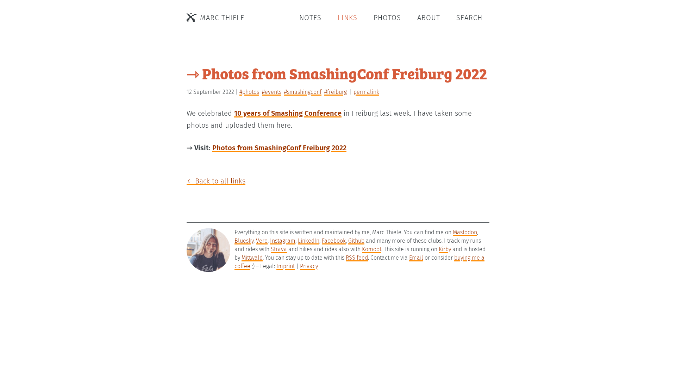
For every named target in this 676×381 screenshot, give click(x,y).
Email (416, 257)
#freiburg (335, 92)
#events (271, 92)
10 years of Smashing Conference (288, 113)
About (428, 17)
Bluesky (244, 240)
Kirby (445, 249)
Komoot (371, 249)
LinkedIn (308, 240)
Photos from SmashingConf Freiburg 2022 (279, 148)
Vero (262, 240)
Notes (310, 17)
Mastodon (465, 232)
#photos (249, 92)
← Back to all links (216, 181)
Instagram (282, 240)
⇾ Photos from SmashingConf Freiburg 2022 (337, 73)
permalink (366, 92)
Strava (279, 249)
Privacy (309, 266)
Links (347, 17)
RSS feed (357, 257)
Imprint (285, 266)
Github (356, 240)
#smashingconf (302, 92)
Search (469, 17)
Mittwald (252, 257)
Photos (387, 17)
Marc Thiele (222, 17)
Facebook (334, 240)
